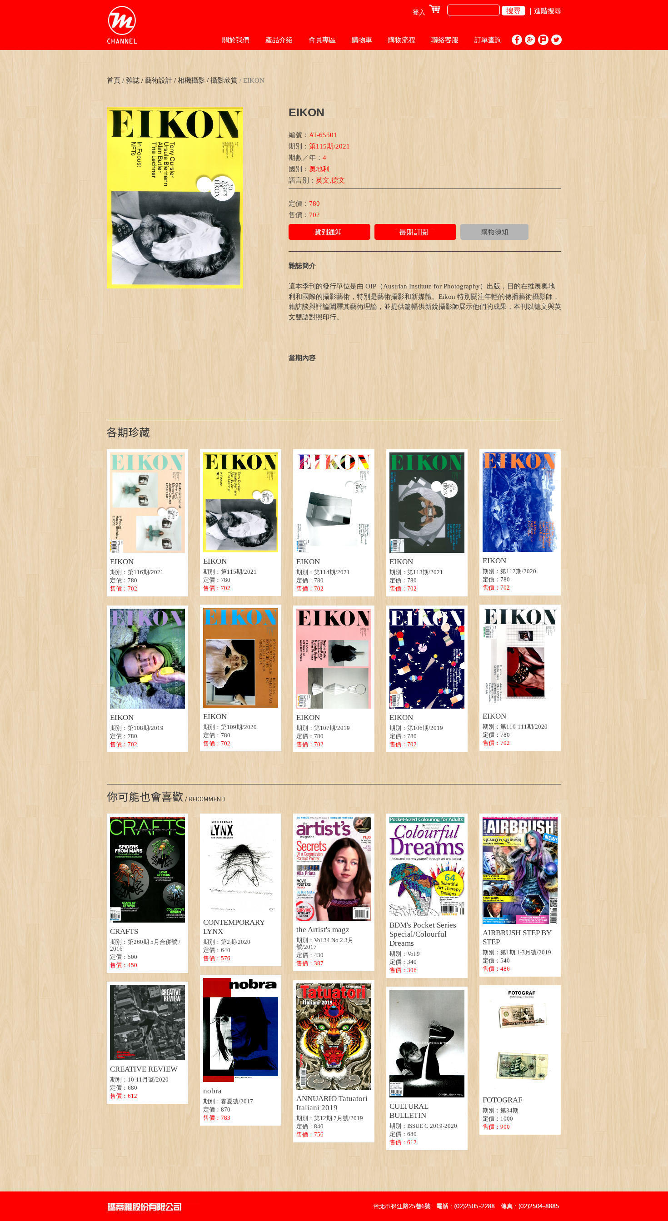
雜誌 (133, 80)
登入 (419, 12)
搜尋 (513, 11)
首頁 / (115, 80)
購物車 (362, 40)
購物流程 (401, 40)
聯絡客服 (445, 40)
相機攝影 (190, 80)
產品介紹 (279, 40)
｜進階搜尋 (544, 11)
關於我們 (235, 40)
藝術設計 (158, 80)
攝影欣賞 (223, 80)
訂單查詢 (488, 40)
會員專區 (322, 40)
